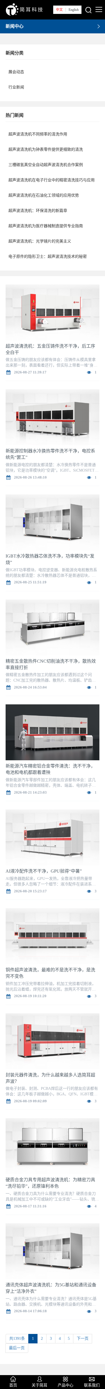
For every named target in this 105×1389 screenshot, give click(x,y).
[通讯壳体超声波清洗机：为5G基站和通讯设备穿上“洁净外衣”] (52, 1252)
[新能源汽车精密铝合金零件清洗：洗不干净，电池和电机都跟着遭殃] (52, 733)
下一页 (82, 1338)
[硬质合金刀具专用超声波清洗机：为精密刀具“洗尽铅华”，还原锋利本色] (52, 1147)
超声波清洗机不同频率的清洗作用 (37, 134)
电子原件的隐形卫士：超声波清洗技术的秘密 (47, 256)
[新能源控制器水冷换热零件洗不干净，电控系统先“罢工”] (52, 418)
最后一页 (17, 1348)
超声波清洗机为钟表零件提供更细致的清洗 (45, 149)
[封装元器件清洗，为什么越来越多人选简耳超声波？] (52, 1042)
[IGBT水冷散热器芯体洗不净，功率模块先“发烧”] (52, 523)
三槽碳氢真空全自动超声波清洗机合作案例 (45, 165)
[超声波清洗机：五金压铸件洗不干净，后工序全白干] (52, 313)
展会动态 (16, 72)
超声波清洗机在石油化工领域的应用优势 (43, 195)
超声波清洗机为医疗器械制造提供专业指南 (45, 226)
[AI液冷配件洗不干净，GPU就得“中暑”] (52, 838)
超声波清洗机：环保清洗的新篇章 (37, 211)
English (74, 10)
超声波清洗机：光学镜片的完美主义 (39, 241)
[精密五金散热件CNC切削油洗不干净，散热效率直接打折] (52, 628)
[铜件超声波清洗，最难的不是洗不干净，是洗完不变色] (52, 937)
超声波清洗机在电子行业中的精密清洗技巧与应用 (51, 180)
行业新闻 (16, 87)
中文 (59, 10)
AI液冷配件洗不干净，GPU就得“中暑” (44, 871)
